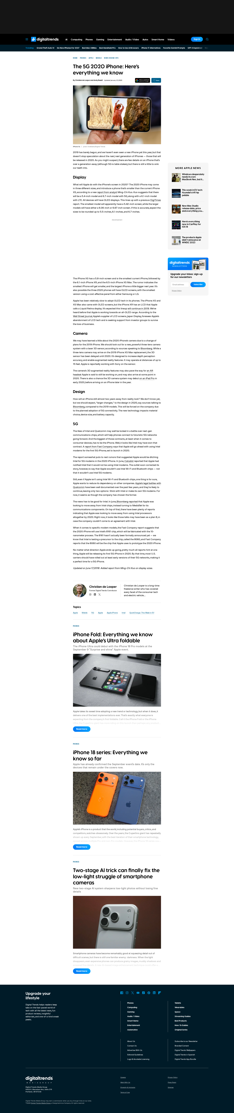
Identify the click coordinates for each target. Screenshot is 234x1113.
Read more (81, 729)
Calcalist (129, 460)
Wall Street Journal (82, 316)
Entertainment (133, 1025)
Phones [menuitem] (89, 39)
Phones (130, 1003)
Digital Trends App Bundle (185, 1059)
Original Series (181, 1030)
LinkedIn (154, 992)
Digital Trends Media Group (41, 1103)
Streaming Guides (183, 1016)
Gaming (130, 1012)
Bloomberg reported (127, 501)
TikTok (143, 992)
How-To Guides (181, 1025)
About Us (131, 1041)
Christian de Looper (82, 80)
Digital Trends (40, 43)
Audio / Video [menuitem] (132, 39)
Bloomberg (146, 348)
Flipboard (159, 992)
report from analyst (107, 192)
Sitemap (171, 1087)
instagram (90, 594)
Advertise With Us (134, 1050)
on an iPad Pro (147, 378)
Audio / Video (133, 1016)
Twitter (132, 992)
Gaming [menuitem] (100, 39)
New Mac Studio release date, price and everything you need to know (192, 209)
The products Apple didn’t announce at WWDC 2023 (192, 240)
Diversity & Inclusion (127, 1087)
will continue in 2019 (138, 308)
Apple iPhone (112, 612)
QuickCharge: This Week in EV (141, 612)
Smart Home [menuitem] (158, 39)
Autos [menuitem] (145, 39)
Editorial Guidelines (135, 1054)
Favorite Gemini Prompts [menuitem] (174, 48)
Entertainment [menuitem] (115, 39)
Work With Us (125, 1082)
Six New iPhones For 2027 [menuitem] (68, 48)
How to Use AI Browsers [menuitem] (128, 48)
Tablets (178, 1003)
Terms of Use (125, 1092)
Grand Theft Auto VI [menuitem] (45, 48)
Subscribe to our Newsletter (186, 1041)
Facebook (121, 992)
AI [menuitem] (66, 39)
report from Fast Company (99, 446)
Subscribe (198, 284)
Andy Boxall (98, 80)
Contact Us (132, 1046)
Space (177, 1012)
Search (207, 39)
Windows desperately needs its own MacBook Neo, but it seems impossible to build (193, 179)
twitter (99, 594)
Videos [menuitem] (171, 39)
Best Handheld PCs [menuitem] (107, 48)
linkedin (95, 594)
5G (92, 612)
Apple (75, 612)
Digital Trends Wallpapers (185, 1050)
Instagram (127, 992)
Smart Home (132, 1021)
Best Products (181, 1021)
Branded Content (182, 1046)
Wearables (179, 1007)
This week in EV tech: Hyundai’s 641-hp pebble (192, 193)
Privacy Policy (177, 291)
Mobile (84, 612)
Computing (132, 1007)
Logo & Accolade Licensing (138, 1059)
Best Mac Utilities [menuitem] (89, 48)
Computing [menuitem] (76, 39)
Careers (123, 1077)
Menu (27, 39)
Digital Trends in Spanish (185, 1054)
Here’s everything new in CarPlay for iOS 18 (191, 224)
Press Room (172, 1082)
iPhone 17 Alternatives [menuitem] (151, 48)
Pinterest (148, 992)
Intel (123, 612)
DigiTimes (155, 199)
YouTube (138, 992)
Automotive (132, 1030)
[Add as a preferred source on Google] (142, 80)
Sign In (197, 39)
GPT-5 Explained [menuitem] (195, 48)
